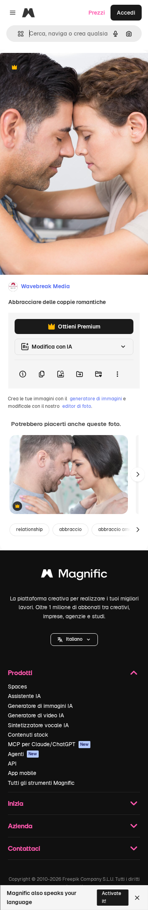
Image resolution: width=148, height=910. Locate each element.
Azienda (20, 826)
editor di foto (76, 406)
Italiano (74, 639)
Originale (52, 67)
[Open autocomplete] (17, 34)
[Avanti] (138, 474)
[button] (74, 639)
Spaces (17, 686)
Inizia (15, 803)
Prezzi (96, 12)
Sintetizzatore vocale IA (38, 725)
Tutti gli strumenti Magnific (41, 782)
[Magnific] (74, 575)
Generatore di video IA (36, 715)
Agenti (22, 754)
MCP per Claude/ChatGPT (48, 744)
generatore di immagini (96, 399)
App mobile (22, 773)
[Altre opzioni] (117, 374)
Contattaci (24, 848)
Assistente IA (24, 696)
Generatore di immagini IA (40, 705)
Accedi (126, 12)
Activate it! (111, 897)
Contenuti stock (28, 734)
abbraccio (70, 529)
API (12, 763)
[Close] (137, 897)
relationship (29, 529)
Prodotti (20, 672)
